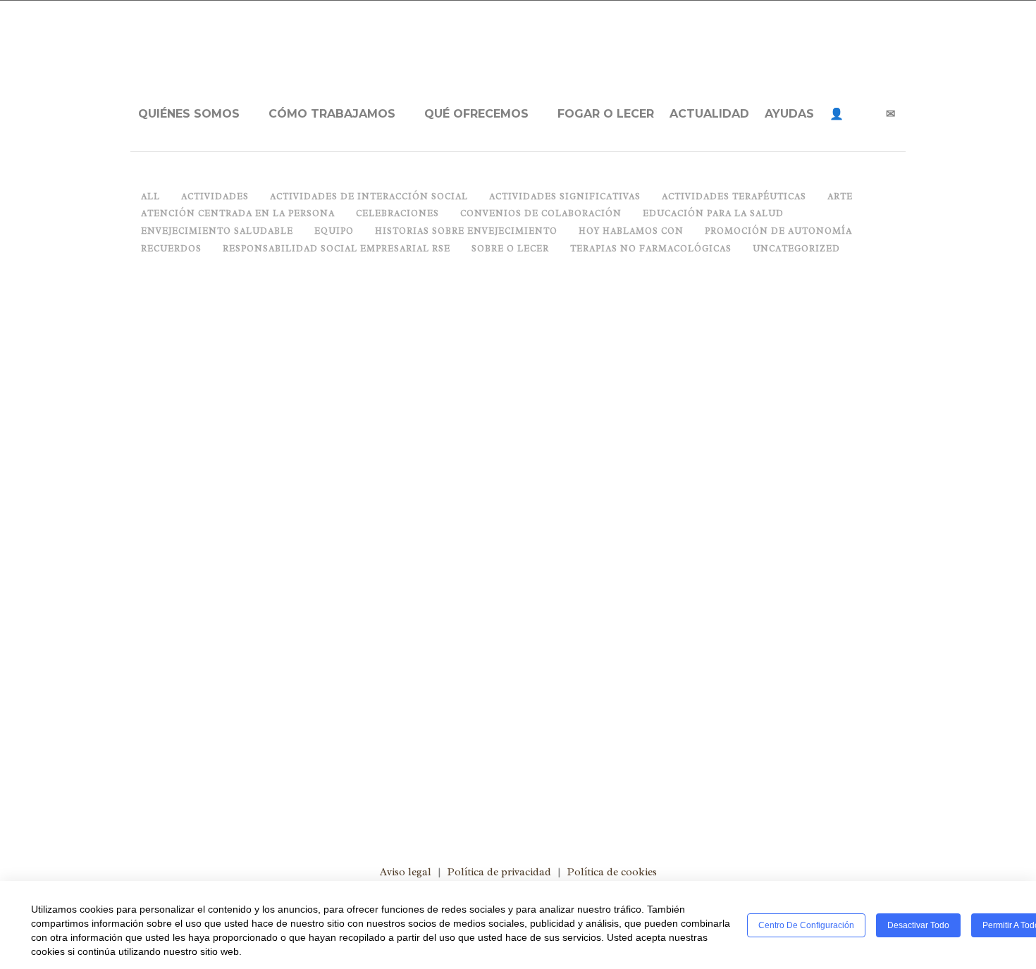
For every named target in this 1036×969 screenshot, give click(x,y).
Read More (156, 762)
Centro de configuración (806, 925)
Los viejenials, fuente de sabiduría (285, 559)
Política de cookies (612, 872)
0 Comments (447, 605)
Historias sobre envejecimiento (296, 605)
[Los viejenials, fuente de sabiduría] (320, 408)
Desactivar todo (918, 925)
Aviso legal (405, 872)
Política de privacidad (499, 872)
